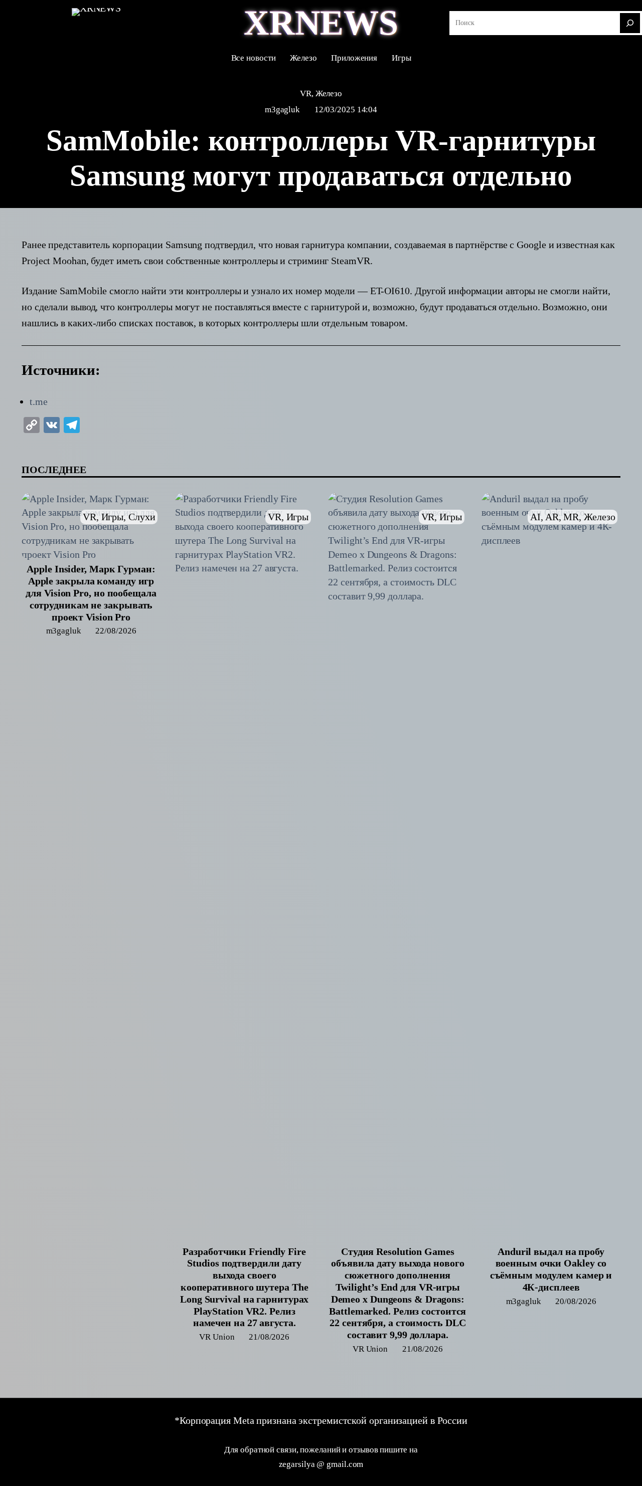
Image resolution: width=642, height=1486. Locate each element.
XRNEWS (321, 23)
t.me (39, 401)
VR (305, 93)
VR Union (216, 1337)
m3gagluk (282, 109)
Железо (328, 93)
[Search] (630, 23)
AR (552, 516)
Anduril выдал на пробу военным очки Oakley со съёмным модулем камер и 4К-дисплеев (551, 1269)
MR (571, 516)
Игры (112, 516)
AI (535, 516)
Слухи (141, 516)
